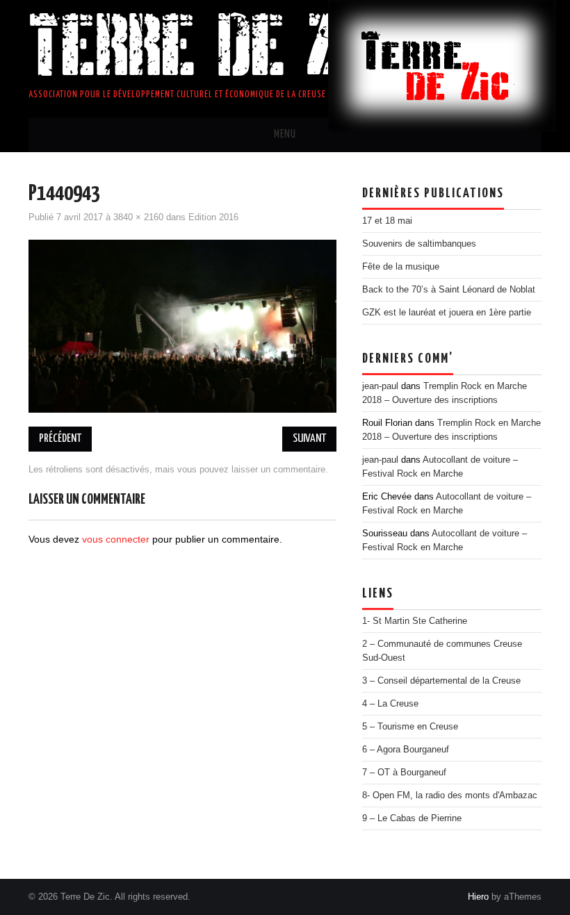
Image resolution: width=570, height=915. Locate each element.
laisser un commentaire (278, 470)
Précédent (60, 439)
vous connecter (115, 539)
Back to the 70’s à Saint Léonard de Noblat (448, 290)
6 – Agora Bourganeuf (405, 750)
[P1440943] (182, 325)
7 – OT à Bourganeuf (404, 772)
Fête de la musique (400, 267)
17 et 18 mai (387, 221)
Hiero (478, 897)
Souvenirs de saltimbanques (419, 244)
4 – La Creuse (390, 704)
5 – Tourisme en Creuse (410, 727)
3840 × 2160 (138, 217)
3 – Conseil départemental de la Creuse (441, 681)
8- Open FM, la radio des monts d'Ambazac (449, 795)
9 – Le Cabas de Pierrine (412, 818)
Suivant (309, 439)
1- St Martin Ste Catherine (414, 621)
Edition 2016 (213, 217)
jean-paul (380, 386)
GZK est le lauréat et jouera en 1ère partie (446, 313)
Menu (285, 134)
